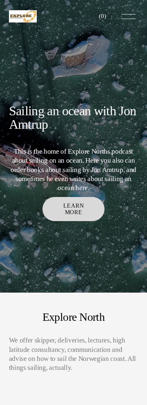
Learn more (73, 209)
